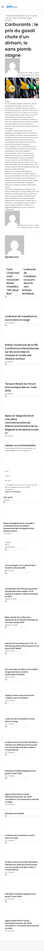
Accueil (7, 16)
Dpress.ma (23, 73)
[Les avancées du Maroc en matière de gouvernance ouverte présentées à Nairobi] (16, 654)
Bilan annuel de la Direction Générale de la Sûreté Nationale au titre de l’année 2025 (21, 620)
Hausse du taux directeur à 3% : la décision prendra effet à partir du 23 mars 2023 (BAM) (22, 646)
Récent (7, 545)
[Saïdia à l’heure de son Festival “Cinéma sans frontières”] (16, 680)
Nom (7, 471)
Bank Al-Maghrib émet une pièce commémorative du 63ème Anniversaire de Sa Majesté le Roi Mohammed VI (21, 424)
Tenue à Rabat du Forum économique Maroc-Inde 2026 (21, 387)
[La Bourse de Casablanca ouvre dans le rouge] (22, 297)
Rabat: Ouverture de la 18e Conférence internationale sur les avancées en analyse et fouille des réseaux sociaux (22, 351)
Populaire (8, 542)
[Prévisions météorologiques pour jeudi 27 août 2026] (16, 755)
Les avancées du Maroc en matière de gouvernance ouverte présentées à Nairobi (21, 672)
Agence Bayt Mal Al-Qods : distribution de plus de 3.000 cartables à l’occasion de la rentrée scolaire (22, 798)
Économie (14, 16)
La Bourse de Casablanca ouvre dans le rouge (21, 318)
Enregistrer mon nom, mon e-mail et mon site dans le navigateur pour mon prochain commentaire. (21, 487)
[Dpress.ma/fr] (13, 6)
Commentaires (10, 547)
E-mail (7, 476)
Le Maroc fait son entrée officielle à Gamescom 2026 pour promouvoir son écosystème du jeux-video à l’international (21, 746)
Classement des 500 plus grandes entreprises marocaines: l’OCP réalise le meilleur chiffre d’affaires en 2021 (21, 592)
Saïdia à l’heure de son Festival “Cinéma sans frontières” (19, 696)
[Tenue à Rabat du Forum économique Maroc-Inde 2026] (22, 364)
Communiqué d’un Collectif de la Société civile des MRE (20, 566)
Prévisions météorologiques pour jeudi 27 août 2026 (20, 772)
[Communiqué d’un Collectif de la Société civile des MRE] (16, 550)
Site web (8, 480)
